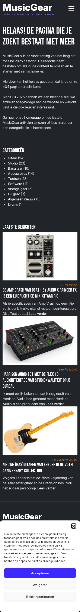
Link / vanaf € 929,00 (64, 459)
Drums (13, 204)
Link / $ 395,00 (68, 285)
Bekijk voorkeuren (40, 597)
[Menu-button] (71, 8)
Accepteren (40, 573)
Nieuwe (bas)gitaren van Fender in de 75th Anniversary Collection (38, 468)
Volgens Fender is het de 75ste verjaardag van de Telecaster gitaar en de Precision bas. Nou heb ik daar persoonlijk (40, 474)
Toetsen (14, 178)
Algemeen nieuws (21, 199)
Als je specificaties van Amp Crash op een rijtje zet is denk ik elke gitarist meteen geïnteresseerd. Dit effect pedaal (40, 300)
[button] (73, 526)
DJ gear (14, 194)
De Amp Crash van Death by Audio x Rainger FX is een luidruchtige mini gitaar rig (40, 293)
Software (15, 184)
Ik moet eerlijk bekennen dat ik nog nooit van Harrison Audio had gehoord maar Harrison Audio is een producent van (40, 387)
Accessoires (17, 173)
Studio (13, 163)
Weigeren (40, 585)
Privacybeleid (48, 606)
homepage (32, 117)
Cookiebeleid (29, 606)
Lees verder (38, 313)
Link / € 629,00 (68, 369)
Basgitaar (15, 168)
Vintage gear (17, 189)
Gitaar (12, 158)
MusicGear (27, 7)
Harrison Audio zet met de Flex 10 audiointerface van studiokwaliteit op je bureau (37, 380)
